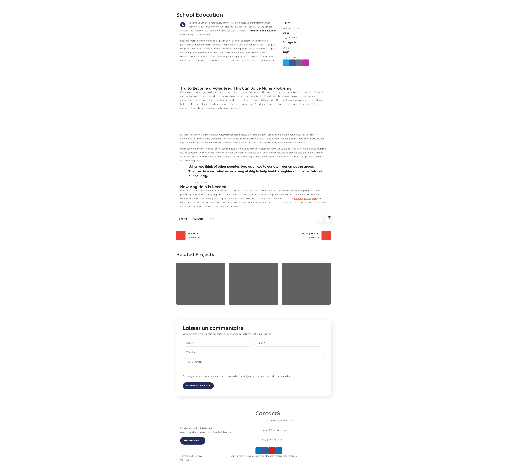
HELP (211, 219)
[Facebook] (292, 62)
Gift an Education (196, 294)
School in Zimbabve (303, 294)
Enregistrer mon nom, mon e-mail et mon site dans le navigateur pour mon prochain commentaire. (238, 376)
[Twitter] (286, 62)
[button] (192, 441)
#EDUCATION (189, 299)
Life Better (244, 294)
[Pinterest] (299, 62)
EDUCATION (197, 219)
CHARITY (183, 219)
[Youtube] (272, 450)
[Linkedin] (278, 450)
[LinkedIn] (258, 450)
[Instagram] (305, 62)
